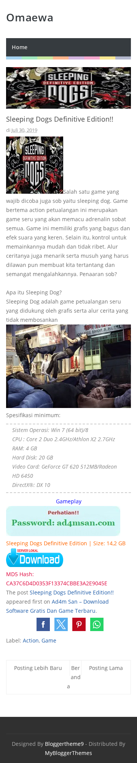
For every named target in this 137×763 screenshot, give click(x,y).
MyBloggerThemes (68, 753)
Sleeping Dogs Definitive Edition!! (72, 592)
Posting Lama (106, 667)
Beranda (74, 677)
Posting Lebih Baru (38, 667)
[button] (43, 624)
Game (48, 640)
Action (31, 640)
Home (19, 47)
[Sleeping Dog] (34, 565)
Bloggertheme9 (64, 743)
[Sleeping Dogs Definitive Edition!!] (63, 534)
